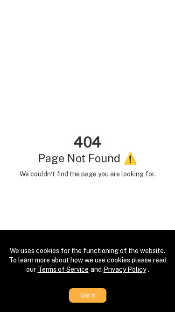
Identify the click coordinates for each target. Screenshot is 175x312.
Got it (87, 295)
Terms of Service (63, 269)
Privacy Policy (125, 269)
